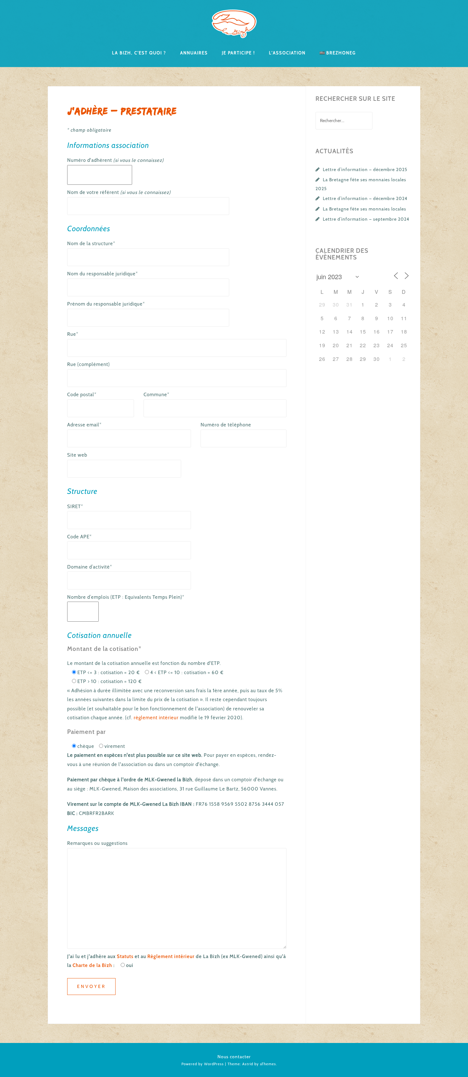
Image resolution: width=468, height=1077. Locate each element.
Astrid (247, 1064)
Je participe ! (238, 52)
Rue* (72, 334)
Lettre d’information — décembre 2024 (365, 198)
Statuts (125, 956)
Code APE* (79, 537)
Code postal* (81, 394)
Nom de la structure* (91, 243)
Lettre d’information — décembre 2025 (365, 169)
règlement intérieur (156, 718)
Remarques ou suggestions (97, 843)
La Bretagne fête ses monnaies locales (364, 209)
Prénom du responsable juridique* (106, 304)
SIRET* (75, 506)
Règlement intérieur (171, 956)
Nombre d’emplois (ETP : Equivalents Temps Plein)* (125, 597)
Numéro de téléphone (226, 425)
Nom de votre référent (119, 192)
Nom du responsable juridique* (102, 274)
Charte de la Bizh (92, 965)
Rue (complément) (88, 364)
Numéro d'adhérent (115, 160)
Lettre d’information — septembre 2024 (366, 219)
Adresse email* (84, 425)
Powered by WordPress (202, 1064)
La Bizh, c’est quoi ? (139, 52)
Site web (77, 455)
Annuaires (194, 52)
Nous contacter (234, 1057)
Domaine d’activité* (89, 567)
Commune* (156, 394)
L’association (287, 52)
